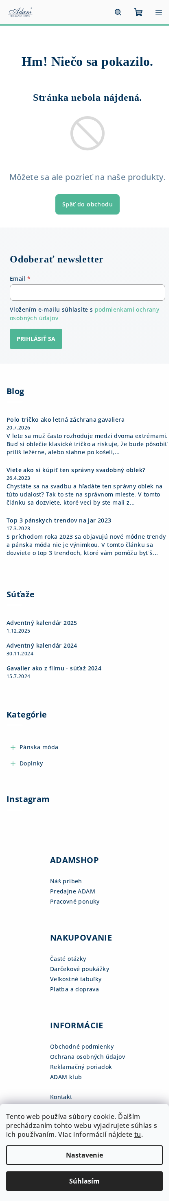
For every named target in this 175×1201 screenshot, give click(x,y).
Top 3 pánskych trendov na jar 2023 (59, 520)
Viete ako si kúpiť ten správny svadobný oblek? (76, 470)
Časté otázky (68, 959)
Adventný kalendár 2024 (42, 645)
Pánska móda (39, 747)
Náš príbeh (66, 881)
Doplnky (31, 763)
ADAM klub (66, 1077)
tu (137, 1134)
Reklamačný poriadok (81, 1067)
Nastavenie (84, 1155)
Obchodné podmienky (82, 1046)
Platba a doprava (74, 989)
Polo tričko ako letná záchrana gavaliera (66, 420)
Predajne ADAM (72, 891)
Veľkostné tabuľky (76, 979)
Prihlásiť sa (36, 339)
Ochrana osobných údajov (87, 1056)
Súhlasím (84, 1181)
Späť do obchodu (87, 204)
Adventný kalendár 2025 (42, 623)
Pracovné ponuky (75, 901)
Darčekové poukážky (79, 969)
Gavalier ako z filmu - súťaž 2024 (54, 668)
